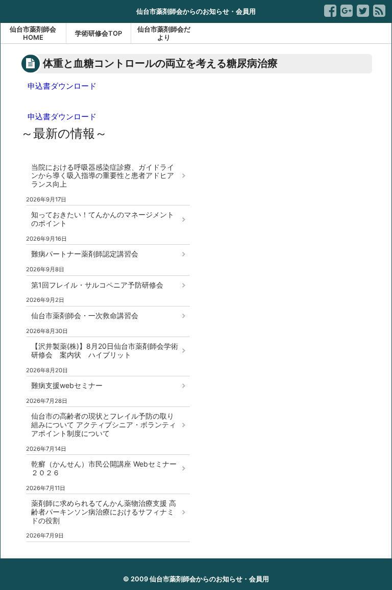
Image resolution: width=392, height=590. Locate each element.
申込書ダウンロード (62, 86)
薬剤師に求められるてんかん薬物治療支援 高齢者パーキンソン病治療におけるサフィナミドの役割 (103, 512)
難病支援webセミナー (67, 385)
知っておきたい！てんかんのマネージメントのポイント (102, 218)
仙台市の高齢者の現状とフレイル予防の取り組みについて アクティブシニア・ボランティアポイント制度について (103, 425)
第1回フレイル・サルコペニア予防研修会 (97, 284)
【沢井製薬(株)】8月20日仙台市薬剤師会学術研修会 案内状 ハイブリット (104, 350)
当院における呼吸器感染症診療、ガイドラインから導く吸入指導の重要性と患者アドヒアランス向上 (102, 176)
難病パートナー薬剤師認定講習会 (84, 253)
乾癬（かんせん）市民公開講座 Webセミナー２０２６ (104, 468)
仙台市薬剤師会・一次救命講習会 (84, 315)
